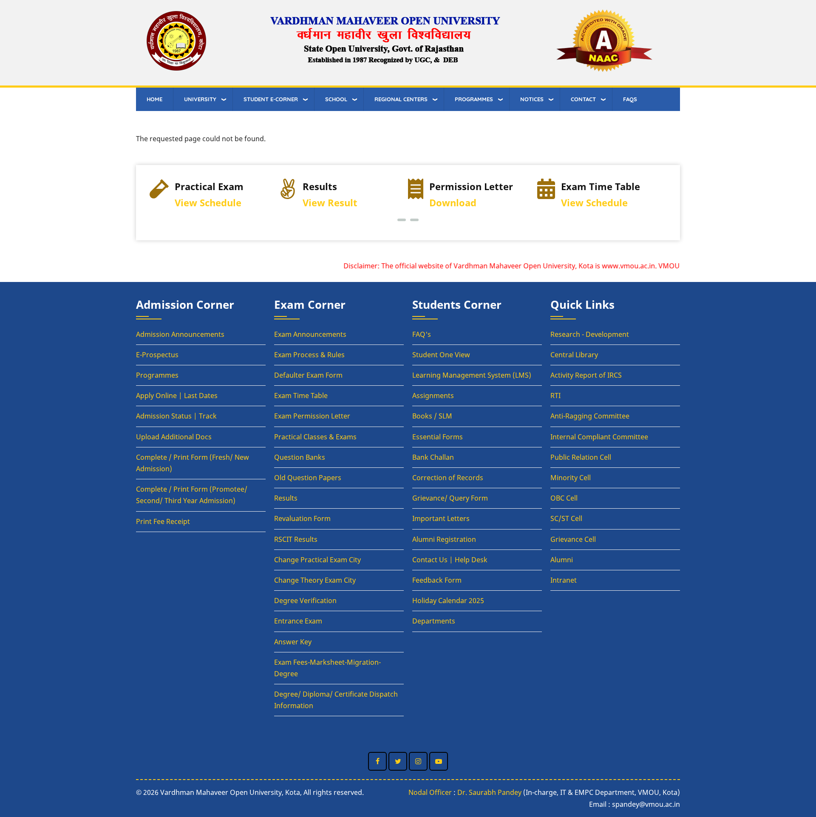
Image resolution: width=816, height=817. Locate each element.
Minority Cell (570, 477)
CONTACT (583, 99)
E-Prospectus (157, 354)
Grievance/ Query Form (450, 498)
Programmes (157, 375)
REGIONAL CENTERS (401, 99)
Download (452, 202)
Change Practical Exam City (317, 559)
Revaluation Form (302, 518)
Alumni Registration (444, 539)
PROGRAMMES (474, 99)
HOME (154, 99)
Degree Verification (305, 600)
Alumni (561, 559)
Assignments (433, 395)
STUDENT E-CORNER (271, 99)
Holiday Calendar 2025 (448, 600)
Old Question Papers (307, 477)
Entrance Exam (298, 621)
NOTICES (532, 99)
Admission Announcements (180, 334)
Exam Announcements (310, 334)
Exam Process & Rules (309, 354)
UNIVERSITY (200, 99)
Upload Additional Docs (174, 436)
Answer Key (293, 641)
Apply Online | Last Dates (177, 395)
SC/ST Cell (566, 518)
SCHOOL (336, 99)
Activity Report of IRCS (586, 375)
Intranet (563, 580)
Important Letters (441, 518)
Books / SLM (432, 416)
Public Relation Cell (580, 457)
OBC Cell (564, 498)
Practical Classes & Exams (315, 436)
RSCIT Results (295, 539)
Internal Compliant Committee (599, 436)
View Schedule (208, 202)
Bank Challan (433, 457)
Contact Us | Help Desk (449, 559)
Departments (433, 621)
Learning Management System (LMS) (471, 375)
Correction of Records (447, 477)
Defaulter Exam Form (308, 375)
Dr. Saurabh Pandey (489, 792)
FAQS (630, 99)
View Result (330, 202)
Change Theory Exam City (315, 580)
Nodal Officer (430, 792)
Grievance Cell (573, 539)
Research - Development (589, 334)
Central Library (574, 354)
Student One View (441, 354)
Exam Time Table (301, 395)
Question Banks (299, 457)
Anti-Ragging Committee (589, 416)
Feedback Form (437, 580)
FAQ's (421, 334)
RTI (555, 395)
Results (286, 498)
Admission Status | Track (176, 416)
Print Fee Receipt (163, 521)
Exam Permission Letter (312, 416)
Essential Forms (437, 436)
